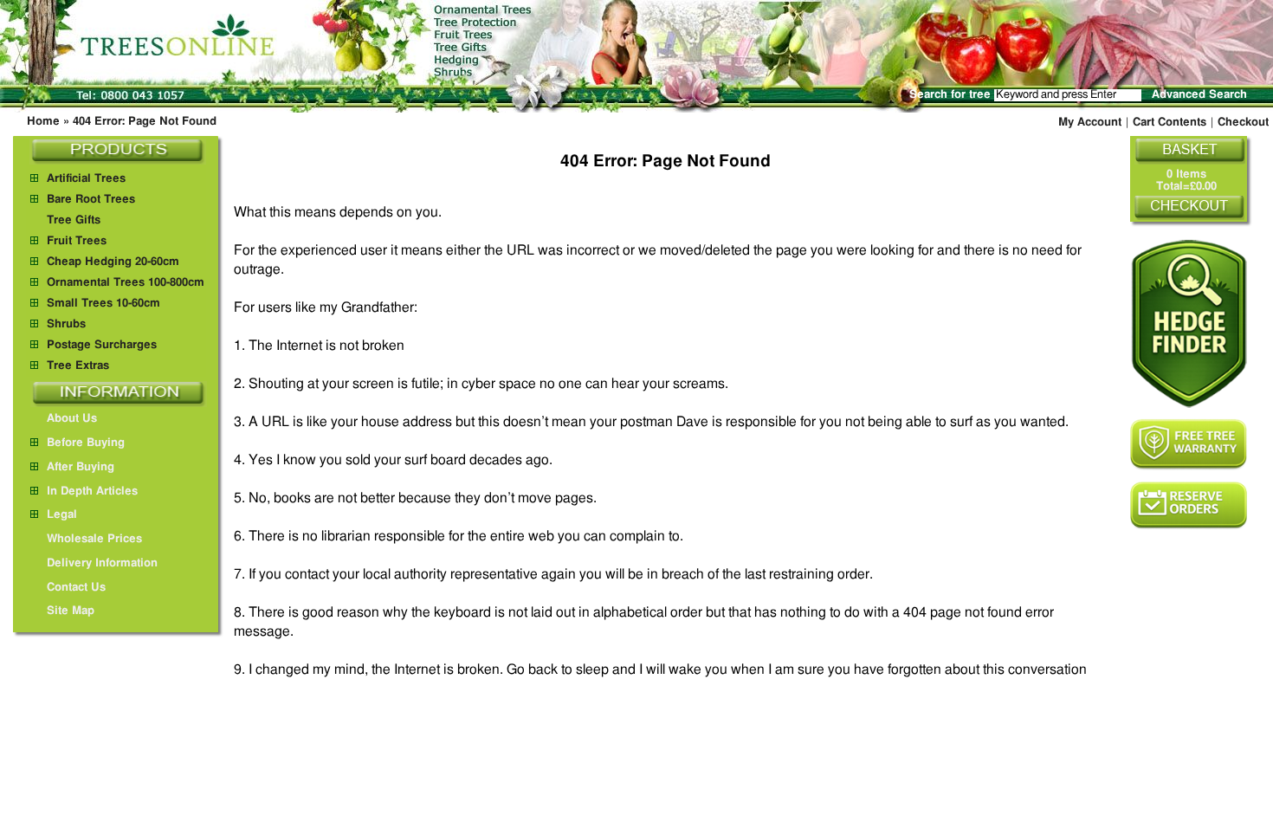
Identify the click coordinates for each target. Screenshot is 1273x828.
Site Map (70, 611)
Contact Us (76, 587)
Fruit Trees (77, 241)
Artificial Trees (86, 178)
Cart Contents (1169, 122)
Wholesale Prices (94, 539)
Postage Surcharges (102, 345)
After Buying (80, 467)
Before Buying (86, 443)
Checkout (1243, 122)
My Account (1089, 122)
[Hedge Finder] (1188, 323)
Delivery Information (102, 563)
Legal (62, 515)
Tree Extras (78, 366)
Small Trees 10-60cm (103, 303)
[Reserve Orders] (1188, 505)
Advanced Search (1199, 94)
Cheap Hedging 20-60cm (113, 262)
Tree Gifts (73, 220)
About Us (72, 418)
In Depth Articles (92, 491)
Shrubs (66, 324)
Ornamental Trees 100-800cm (125, 282)
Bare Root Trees (91, 199)
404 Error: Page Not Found (144, 121)
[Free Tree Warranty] (1188, 444)
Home (43, 121)
